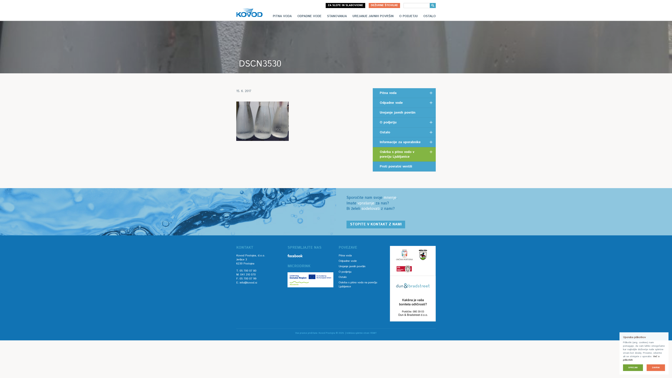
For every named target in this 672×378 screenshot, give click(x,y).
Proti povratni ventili (396, 166)
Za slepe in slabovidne (345, 5)
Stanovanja (337, 16)
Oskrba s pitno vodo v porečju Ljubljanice (397, 154)
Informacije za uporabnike (400, 142)
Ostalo (429, 16)
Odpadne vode (309, 16)
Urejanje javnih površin (373, 16)
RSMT (373, 333)
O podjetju (408, 16)
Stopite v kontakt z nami (376, 224)
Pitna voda (282, 16)
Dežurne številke (384, 5)
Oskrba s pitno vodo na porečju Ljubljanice (358, 285)
